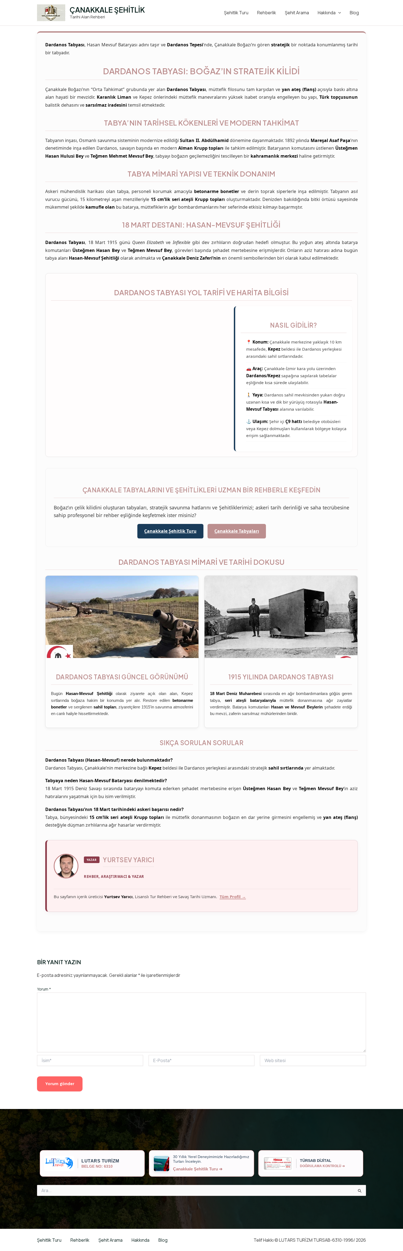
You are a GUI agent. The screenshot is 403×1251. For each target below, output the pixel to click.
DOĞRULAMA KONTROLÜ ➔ (322, 1166)
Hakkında (327, 13)
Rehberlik (266, 13)
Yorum (44, 989)
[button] (338, 12)
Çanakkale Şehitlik (107, 9)
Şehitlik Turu (236, 13)
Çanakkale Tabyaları (236, 531)
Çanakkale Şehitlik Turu (170, 531)
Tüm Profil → (233, 896)
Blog (354, 13)
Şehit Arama (297, 13)
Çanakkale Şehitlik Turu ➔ (198, 1169)
